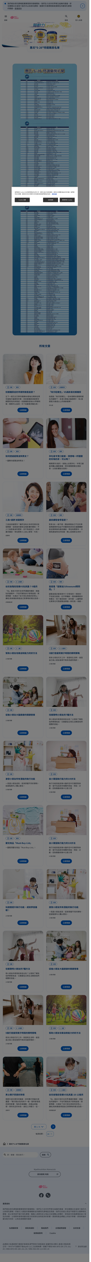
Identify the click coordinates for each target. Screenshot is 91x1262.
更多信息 (54, 194)
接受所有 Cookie (67, 200)
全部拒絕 (50, 200)
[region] (44, 196)
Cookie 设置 (22, 200)
